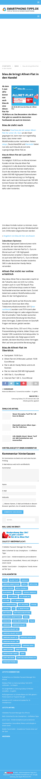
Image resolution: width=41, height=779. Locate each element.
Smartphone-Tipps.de (29, 773)
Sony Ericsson (8, 658)
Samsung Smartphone (11, 645)
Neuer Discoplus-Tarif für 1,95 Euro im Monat (24, 415)
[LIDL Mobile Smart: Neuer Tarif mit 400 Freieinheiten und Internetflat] (6, 438)
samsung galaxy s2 (10, 637)
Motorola (7, 613)
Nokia (26, 617)
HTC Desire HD (25, 596)
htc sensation (17, 601)
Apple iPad (33, 584)
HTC (4, 596)
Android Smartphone (11, 584)
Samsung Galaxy (19, 625)
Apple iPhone (8, 588)
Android (25, 580)
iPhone (34, 605)
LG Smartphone (23, 609)
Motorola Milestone (22, 613)
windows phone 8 (10, 662)
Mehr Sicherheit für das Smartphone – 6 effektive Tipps (20, 716)
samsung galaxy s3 (27, 637)
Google (18, 592)
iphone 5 (6, 609)
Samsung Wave (28, 645)
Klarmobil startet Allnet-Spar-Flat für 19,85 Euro (24, 426)
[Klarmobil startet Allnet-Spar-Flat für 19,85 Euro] (6, 427)
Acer (5, 580)
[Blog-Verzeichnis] (8, 773)
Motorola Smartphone (12, 617)
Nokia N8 (6, 621)
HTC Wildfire (23, 605)
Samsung (6, 625)
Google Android (30, 592)
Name (4, 484)
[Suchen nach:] (20, 520)
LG (13, 609)
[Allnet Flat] (16, 537)
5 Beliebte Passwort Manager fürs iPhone (17, 547)
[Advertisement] (20, 40)
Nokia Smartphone (20, 621)
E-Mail (4, 491)
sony (22, 654)
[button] (38, 2)
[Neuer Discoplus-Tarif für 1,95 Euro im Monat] (6, 416)
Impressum (6, 775)
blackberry (7, 592)
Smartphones (21, 650)
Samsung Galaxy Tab (10, 641)
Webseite (5, 497)
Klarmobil (29, 144)
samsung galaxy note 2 (12, 633)
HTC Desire (13, 596)
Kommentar (6, 468)
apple (24, 584)
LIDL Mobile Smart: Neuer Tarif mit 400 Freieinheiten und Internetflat (25, 438)
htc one (6, 601)
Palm (32, 621)
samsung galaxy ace (10, 629)
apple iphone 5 (21, 588)
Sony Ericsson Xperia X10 (26, 658)
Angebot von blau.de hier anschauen (19, 236)
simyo (4, 144)
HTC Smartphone (9, 605)
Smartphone (8, 650)
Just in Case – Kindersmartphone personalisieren (19, 557)
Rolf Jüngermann (7, 694)
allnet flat (14, 580)
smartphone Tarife (10, 654)
